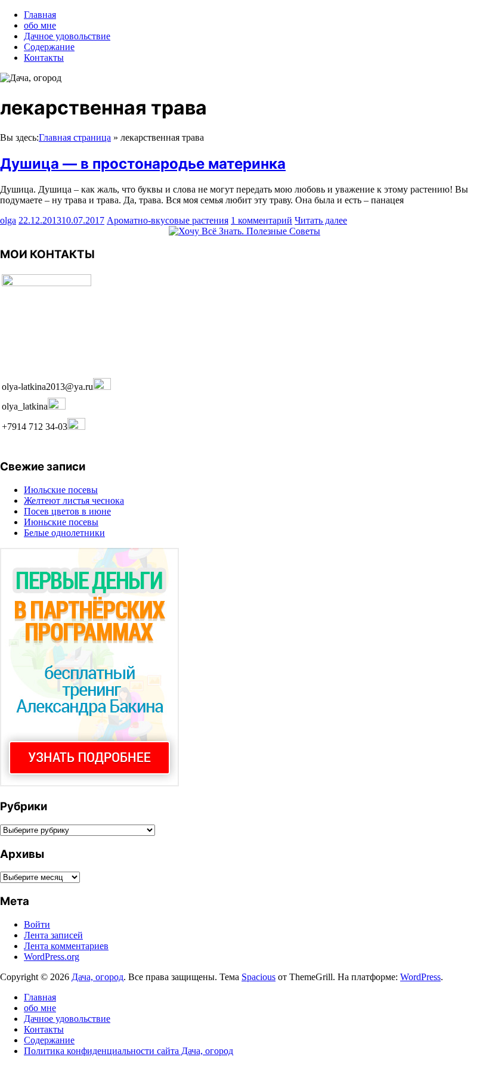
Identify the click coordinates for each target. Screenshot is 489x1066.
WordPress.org (51, 957)
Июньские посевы (61, 522)
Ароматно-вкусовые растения (167, 220)
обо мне (40, 25)
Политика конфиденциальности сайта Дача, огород (128, 1051)
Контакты (44, 57)
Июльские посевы (61, 490)
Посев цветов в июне (67, 511)
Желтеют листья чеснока (74, 500)
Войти (37, 924)
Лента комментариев (66, 946)
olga (8, 220)
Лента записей (53, 935)
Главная (40, 15)
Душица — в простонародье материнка (143, 163)
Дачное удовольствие (67, 36)
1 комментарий (261, 220)
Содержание (49, 47)
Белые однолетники (64, 533)
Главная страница (75, 137)
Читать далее (321, 220)
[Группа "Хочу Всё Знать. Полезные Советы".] (244, 231)
